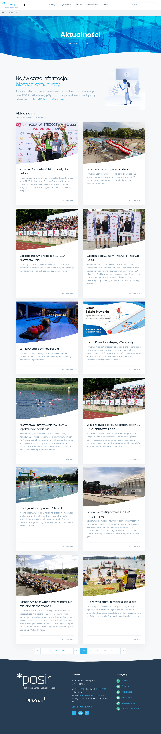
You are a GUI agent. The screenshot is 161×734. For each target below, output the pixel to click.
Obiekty (51, 5)
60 (63, 651)
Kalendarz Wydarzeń (52, 99)
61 (70, 651)
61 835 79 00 (80, 689)
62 (77, 651)
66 (105, 651)
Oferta (79, 5)
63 (84, 651)
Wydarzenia (65, 5)
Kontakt (125, 681)
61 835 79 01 (101, 689)
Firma (105, 5)
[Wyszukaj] (156, 4)
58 (49, 651)
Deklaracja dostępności (132, 709)
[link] (24, 4)
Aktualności (127, 692)
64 (91, 651)
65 (98, 651)
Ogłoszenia (92, 5)
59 (56, 651)
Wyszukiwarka (128, 703)
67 (112, 651)
